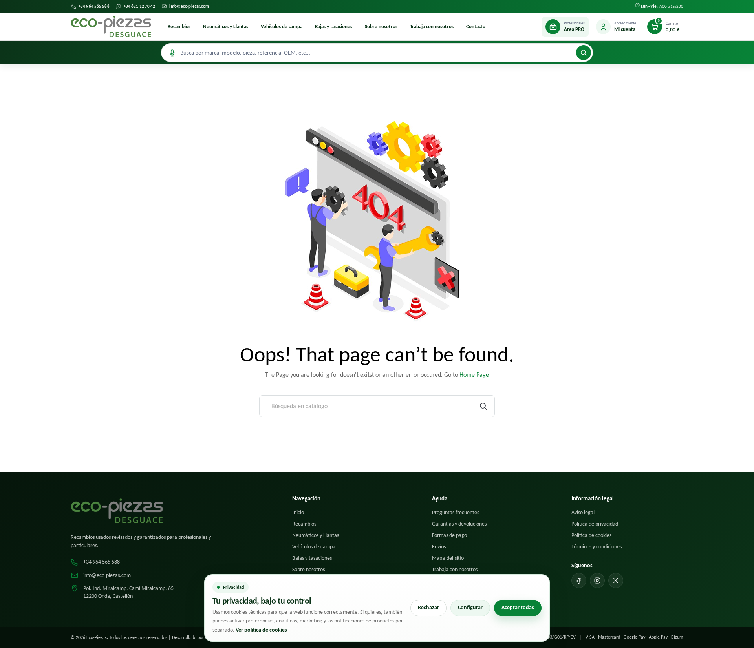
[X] (615, 580)
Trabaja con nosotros (432, 26)
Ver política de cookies (261, 629)
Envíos (439, 546)
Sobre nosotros (381, 26)
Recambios (179, 26)
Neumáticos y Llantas (225, 26)
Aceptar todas (517, 607)
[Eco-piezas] (111, 26)
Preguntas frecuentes (455, 512)
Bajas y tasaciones (333, 26)
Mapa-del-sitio (448, 558)
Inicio (298, 512)
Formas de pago (449, 535)
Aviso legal (583, 512)
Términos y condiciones (596, 546)
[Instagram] (597, 580)
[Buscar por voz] (172, 52)
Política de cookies (591, 535)
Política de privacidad (594, 523)
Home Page (474, 374)
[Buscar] (583, 52)
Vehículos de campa (281, 26)
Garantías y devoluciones (459, 523)
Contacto (475, 26)
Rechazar (428, 607)
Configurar (470, 607)
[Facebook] (578, 580)
